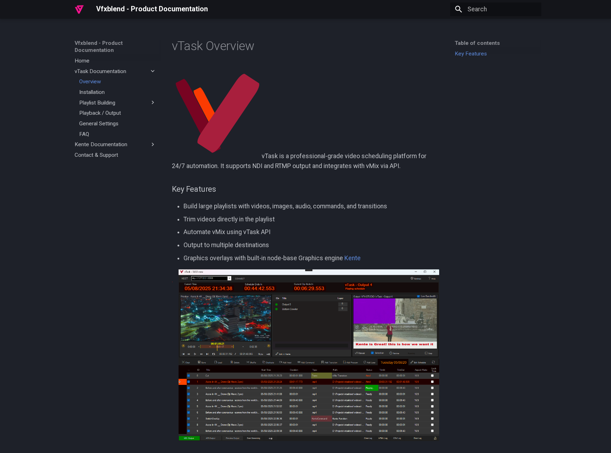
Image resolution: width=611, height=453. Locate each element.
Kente (352, 258)
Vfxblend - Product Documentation (99, 46)
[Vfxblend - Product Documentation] (79, 9)
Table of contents (477, 43)
